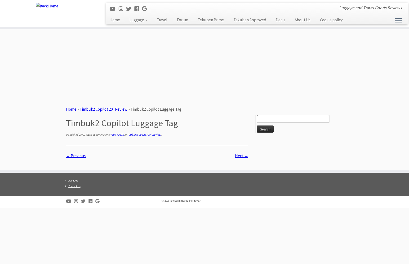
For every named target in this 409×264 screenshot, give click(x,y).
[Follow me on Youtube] (114, 8)
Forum (182, 19)
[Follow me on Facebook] (138, 8)
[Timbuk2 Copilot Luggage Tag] (157, 162)
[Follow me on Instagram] (122, 8)
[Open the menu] (398, 20)
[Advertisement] (204, 67)
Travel (162, 19)
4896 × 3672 (117, 134)
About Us (303, 19)
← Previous (76, 155)
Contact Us (74, 186)
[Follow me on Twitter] (130, 8)
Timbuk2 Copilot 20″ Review (103, 109)
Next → (241, 155)
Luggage (137, 19)
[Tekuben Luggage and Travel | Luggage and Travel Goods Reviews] (47, 5)
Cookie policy (331, 19)
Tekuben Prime (211, 19)
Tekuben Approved (249, 19)
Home (115, 19)
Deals (280, 19)
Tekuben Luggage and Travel (185, 200)
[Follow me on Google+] (146, 8)
